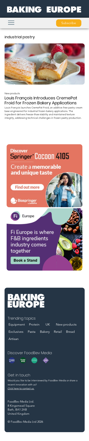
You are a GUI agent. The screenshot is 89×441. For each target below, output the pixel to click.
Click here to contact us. (21, 388)
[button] (68, 23)
